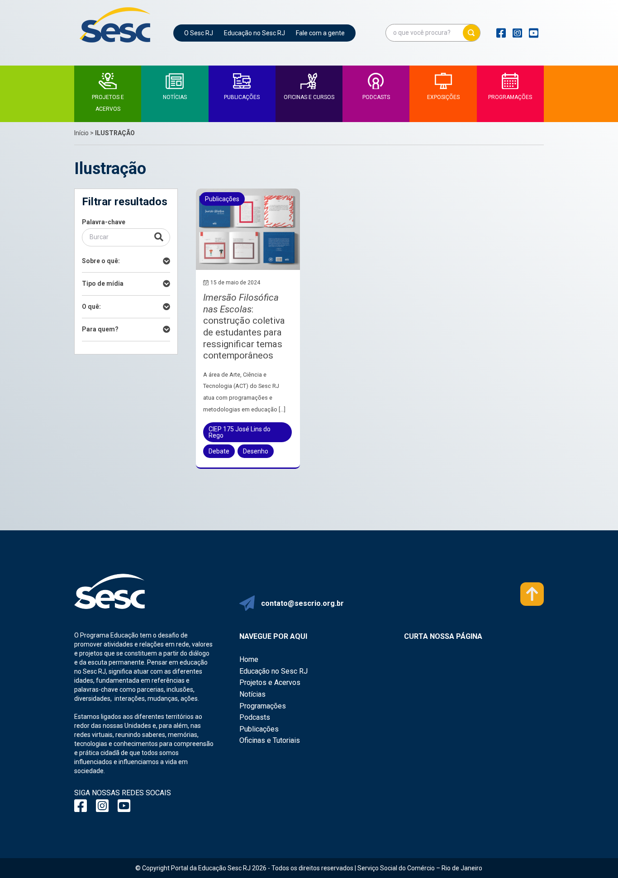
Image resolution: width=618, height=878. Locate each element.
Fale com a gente (320, 33)
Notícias (252, 694)
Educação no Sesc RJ (254, 33)
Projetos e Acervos (269, 682)
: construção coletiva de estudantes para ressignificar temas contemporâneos (244, 326)
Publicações (259, 729)
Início (81, 133)
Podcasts (254, 717)
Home (248, 659)
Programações (262, 706)
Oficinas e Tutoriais (269, 740)
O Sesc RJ (198, 33)
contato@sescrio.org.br (302, 603)
